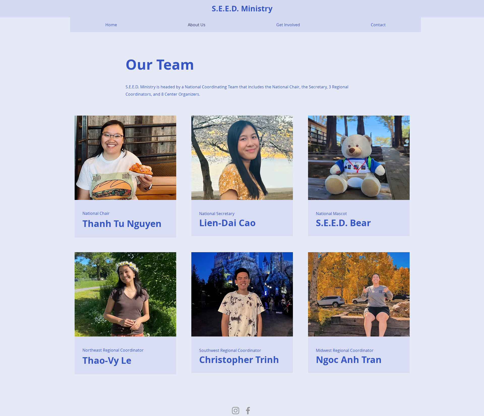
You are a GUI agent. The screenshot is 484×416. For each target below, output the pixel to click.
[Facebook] (248, 410)
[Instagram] (235, 410)
